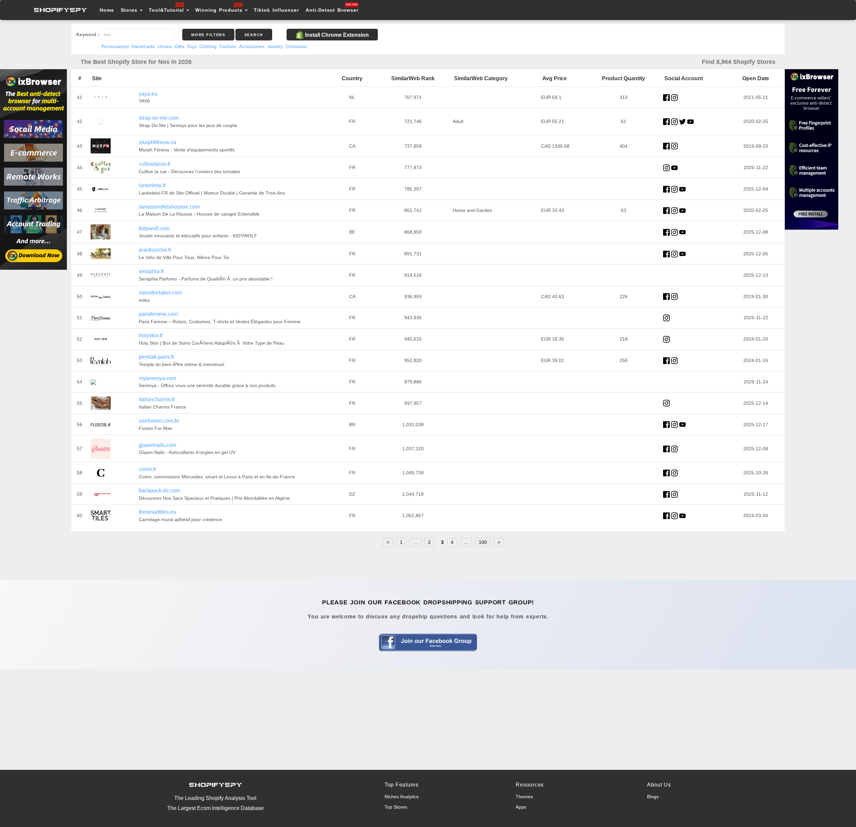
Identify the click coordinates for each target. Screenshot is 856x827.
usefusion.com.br (159, 421)
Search (253, 35)
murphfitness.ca (157, 142)
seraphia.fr (151, 271)
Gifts (179, 46)
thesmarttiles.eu (157, 512)
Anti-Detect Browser (332, 10)
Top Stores (396, 807)
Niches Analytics (402, 796)
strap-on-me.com (159, 118)
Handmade (143, 46)
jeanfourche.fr (155, 250)
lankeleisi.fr (152, 185)
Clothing (208, 46)
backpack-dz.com (159, 490)
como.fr (147, 469)
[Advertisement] (428, 719)
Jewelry (275, 46)
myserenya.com (157, 378)
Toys (192, 46)
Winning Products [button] (218, 10)
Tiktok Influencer (276, 10)
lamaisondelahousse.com (169, 207)
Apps (521, 807)
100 (483, 542)
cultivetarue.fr (155, 164)
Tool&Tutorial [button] (166, 10)
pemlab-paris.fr (156, 357)
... (415, 542)
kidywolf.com (154, 228)
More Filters (208, 35)
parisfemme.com (158, 314)
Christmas (296, 46)
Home (107, 10)
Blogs (653, 796)
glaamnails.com (157, 445)
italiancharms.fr (157, 399)
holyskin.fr (151, 335)
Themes (524, 796)
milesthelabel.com (160, 293)
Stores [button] (130, 10)
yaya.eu (148, 94)
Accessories (251, 46)
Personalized (115, 46)
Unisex (164, 46)
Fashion (227, 46)
